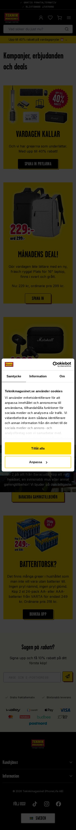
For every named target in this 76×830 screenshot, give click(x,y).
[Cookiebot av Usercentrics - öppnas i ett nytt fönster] (53, 364)
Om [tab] (62, 376)
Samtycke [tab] (14, 376)
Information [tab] (38, 376)
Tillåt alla (38, 448)
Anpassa (35, 462)
